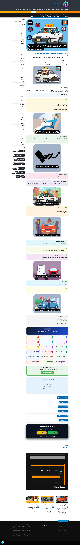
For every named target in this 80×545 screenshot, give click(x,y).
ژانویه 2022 (22, 102)
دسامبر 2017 (22, 134)
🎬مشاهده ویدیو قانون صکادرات (63, 415)
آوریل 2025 (22, 52)
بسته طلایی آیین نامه (22, 159)
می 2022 (23, 98)
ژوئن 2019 (22, 123)
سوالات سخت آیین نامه (14, 168)
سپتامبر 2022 (22, 91)
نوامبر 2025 (22, 41)
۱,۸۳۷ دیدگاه (46, 55)
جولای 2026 (22, 28)
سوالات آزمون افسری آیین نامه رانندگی (17, 164)
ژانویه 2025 (22, 56)
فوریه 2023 (22, 81)
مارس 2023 (22, 79)
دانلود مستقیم (34, 12)
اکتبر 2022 (22, 89)
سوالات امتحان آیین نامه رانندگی (21, 168)
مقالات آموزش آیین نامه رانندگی (53, 55)
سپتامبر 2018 (22, 125)
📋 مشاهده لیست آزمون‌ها (53, 432)
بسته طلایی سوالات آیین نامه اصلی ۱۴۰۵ (38, 9)
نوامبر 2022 (22, 87)
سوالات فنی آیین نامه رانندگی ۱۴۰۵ (26, 9)
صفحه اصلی (66, 9)
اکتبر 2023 (22, 70)
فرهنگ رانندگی (16, 171)
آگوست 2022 (22, 93)
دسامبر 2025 (22, 39)
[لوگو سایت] (59, 4)
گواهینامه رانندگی (22, 177)
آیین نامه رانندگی (22, 155)
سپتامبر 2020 (22, 110)
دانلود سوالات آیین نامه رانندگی (21, 163)
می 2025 (23, 51)
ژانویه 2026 (22, 37)
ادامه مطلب (64, 513)
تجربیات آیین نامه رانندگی (16, 160)
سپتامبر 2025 (22, 45)
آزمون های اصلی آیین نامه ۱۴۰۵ (59, 9)
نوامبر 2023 (22, 68)
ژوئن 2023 (22, 77)
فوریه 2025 (22, 54)
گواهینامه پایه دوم (18, 177)
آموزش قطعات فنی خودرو (21, 154)
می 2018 (23, 129)
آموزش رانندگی (14, 151)
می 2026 (23, 31)
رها (56, 478)
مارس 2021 (22, 106)
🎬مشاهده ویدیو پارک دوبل (63, 402)
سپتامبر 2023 (22, 72)
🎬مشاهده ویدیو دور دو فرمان (63, 406)
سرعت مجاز (23, 164)
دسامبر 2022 (22, 85)
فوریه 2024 (22, 64)
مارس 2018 (22, 131)
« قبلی (63, 487)
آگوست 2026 (22, 26)
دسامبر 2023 (22, 66)
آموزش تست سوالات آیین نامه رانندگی (20, 151)
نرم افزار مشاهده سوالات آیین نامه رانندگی (20, 173)
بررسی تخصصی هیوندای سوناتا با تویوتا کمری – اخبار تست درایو (61, 506)
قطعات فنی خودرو (17, 172)
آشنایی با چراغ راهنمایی (22, 150)
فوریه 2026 (22, 35)
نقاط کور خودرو (13, 173)
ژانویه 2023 (22, 83)
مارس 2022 (22, 100)
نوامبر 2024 (22, 58)
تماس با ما (17, 9)
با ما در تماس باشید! (63, 520)
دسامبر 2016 (22, 144)
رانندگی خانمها (15, 163)
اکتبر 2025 (22, 43)
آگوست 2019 (22, 119)
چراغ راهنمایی (23, 176)
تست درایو (54, 60)
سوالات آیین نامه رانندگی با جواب (21, 167)
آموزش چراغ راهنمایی (16, 154)
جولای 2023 (22, 75)
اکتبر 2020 (22, 108)
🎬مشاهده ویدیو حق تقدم (64, 420)
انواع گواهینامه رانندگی (18, 155)
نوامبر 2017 (22, 136)
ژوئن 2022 (22, 96)
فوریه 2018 (22, 133)
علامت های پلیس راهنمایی (21, 171)
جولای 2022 (22, 94)
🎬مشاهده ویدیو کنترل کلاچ (63, 411)
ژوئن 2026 (22, 30)
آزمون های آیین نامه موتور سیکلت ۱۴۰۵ (49, 9)
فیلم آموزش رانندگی (22, 172)
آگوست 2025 (22, 47)
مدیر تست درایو (61, 55)
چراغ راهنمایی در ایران (18, 176)
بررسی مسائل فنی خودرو (15, 156)
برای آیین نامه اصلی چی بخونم (21, 156)
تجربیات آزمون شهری (22, 160)
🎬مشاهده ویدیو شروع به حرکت (63, 397)
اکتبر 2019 (22, 117)
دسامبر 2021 (22, 104)
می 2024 (23, 62)
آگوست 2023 (22, 73)
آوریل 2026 (22, 33)
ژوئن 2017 (22, 142)
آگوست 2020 (22, 112)
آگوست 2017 (22, 140)
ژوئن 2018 (22, 127)
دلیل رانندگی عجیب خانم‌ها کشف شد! (46, 505)
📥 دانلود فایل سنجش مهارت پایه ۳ (47, 372)
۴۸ (58, 487)
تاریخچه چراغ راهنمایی (17, 159)
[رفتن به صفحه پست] (61, 499)
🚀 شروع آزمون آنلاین (41, 432)
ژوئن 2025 (22, 49)
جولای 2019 (22, 121)
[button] (48, 515)
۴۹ (56, 487)
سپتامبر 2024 (22, 60)
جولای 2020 (22, 114)
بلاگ (20, 9)
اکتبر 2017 (22, 138)
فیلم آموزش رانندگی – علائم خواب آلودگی (32, 505)
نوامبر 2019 (22, 115)
